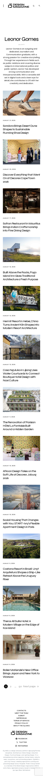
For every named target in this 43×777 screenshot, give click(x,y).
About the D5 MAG (21, 726)
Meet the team (21, 713)
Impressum (21, 718)
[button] (4, 6)
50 (20, 686)
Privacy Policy (21, 723)
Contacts (21, 710)
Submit (21, 716)
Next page (29, 686)
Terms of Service (21, 721)
